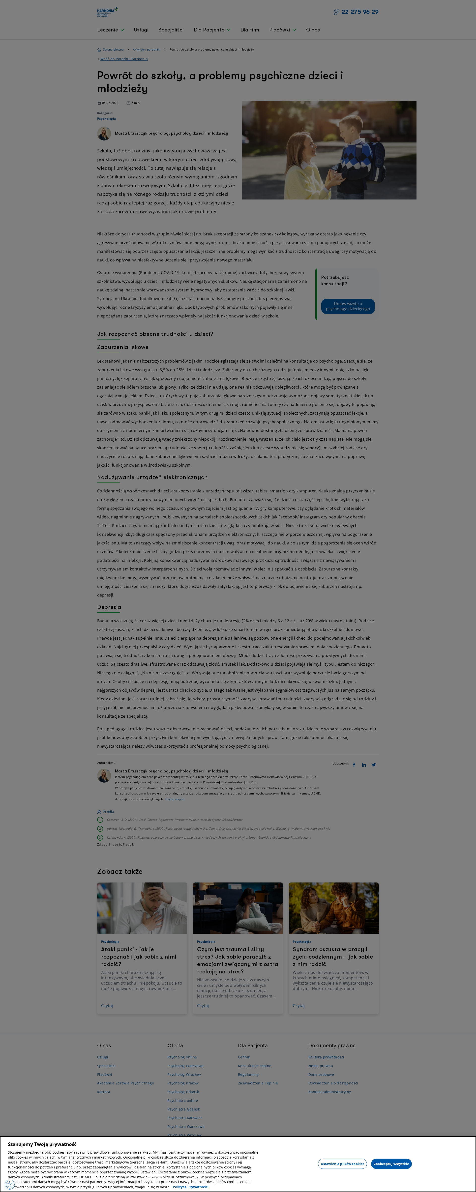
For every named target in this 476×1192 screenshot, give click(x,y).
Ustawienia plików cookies (342, 1163)
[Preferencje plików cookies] (10, 1185)
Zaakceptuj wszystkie (391, 1163)
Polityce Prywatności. (191, 1187)
